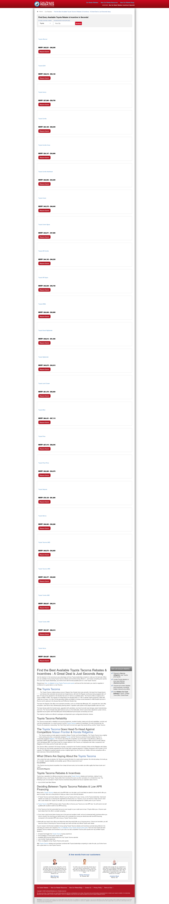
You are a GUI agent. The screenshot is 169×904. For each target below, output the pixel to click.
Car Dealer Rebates (92, 2)
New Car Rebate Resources (109, 2)
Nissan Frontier (61, 732)
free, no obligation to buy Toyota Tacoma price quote (59, 683)
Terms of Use (108, 887)
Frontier (68, 737)
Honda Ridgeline (83, 732)
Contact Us (88, 887)
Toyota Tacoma (51, 689)
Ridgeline (52, 739)
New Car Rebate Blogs (127, 2)
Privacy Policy (98, 887)
